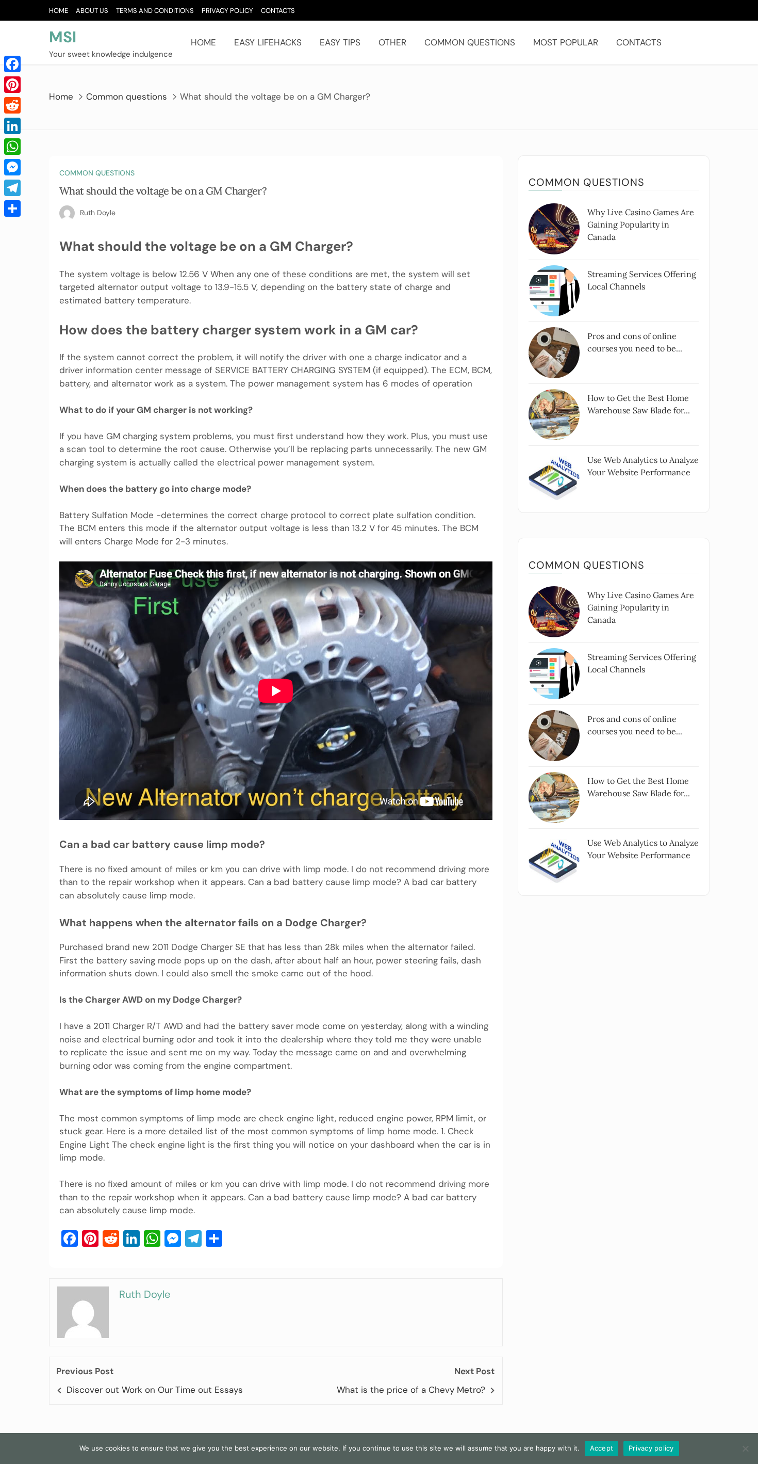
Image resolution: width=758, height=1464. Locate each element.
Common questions (469, 42)
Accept (602, 1448)
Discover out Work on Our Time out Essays (155, 1389)
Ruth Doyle (98, 212)
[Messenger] (12, 167)
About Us (92, 10)
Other (392, 42)
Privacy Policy (227, 10)
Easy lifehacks (268, 42)
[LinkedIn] (12, 126)
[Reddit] (12, 105)
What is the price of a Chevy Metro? (411, 1389)
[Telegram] (12, 188)
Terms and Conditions (155, 10)
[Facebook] (12, 64)
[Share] (12, 208)
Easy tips (340, 42)
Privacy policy (651, 1448)
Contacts (278, 10)
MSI (62, 37)
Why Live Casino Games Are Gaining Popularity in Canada (640, 224)
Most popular (565, 42)
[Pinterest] (12, 84)
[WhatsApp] (12, 146)
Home (58, 10)
